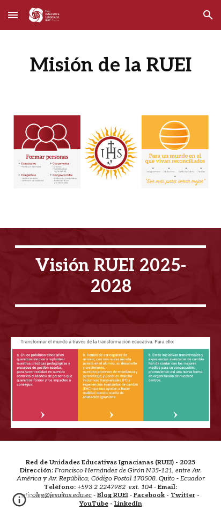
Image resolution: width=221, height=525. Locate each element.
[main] (110, 65)
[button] (13, 15)
